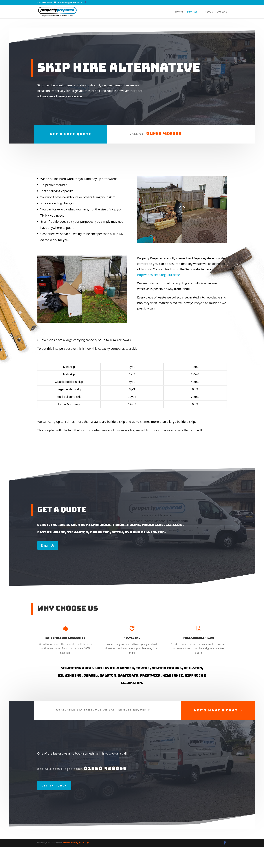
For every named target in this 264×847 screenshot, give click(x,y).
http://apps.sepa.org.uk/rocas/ (158, 275)
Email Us (47, 545)
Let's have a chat (216, 710)
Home (179, 12)
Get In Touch (54, 785)
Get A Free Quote (71, 134)
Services (192, 12)
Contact (222, 12)
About (209, 12)
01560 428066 (164, 133)
